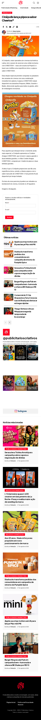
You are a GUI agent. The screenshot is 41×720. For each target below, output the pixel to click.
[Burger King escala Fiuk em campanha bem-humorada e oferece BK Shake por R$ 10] (8, 283)
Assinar (9, 217)
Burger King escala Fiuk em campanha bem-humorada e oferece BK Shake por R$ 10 (18, 662)
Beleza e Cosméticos (15, 534)
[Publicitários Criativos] (20, 3)
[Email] (10, 26)
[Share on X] (6, 26)
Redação (13, 461)
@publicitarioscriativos (20, 338)
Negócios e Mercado (14, 490)
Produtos (7, 13)
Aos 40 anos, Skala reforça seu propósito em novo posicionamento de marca (18, 540)
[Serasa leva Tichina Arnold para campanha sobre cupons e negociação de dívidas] (8, 270)
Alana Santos (16, 31)
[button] (3, 3)
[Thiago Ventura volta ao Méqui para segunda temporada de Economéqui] (8, 310)
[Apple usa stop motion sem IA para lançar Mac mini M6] (8, 243)
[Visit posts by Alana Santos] (4, 32)
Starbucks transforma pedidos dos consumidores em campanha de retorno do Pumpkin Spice (24, 257)
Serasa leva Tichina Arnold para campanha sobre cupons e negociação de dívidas (18, 455)
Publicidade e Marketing (16, 449)
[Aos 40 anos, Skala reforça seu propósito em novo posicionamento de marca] (20, 521)
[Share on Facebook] (3, 26)
